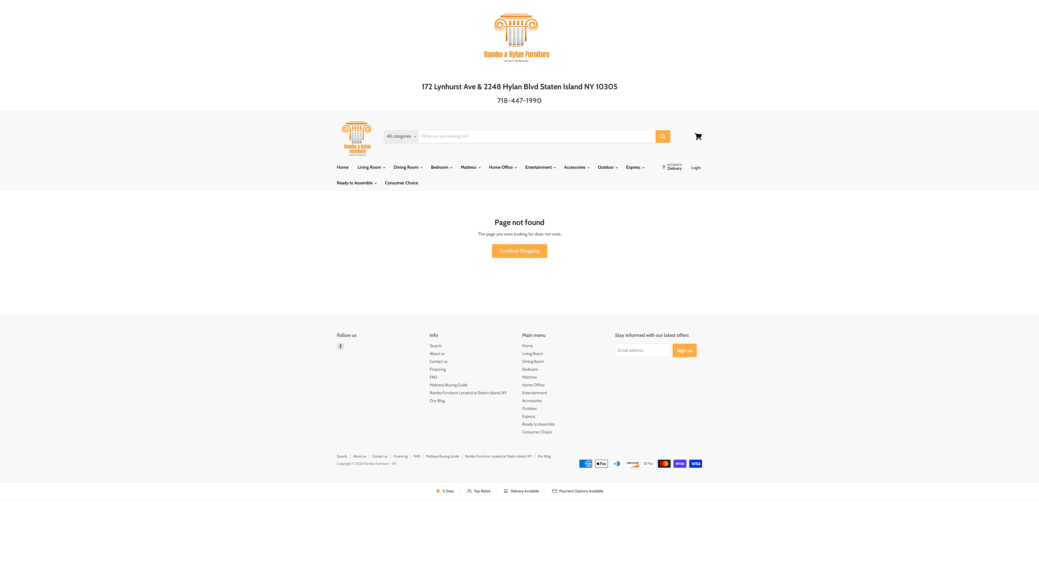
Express (634, 167)
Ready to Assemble (355, 182)
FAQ (433, 377)
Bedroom (440, 167)
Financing (438, 369)
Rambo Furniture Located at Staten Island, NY (468, 392)
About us (437, 353)
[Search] (663, 136)
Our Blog (437, 400)
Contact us (439, 361)
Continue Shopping (520, 251)
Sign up (684, 350)
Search (436, 345)
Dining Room (407, 167)
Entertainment (539, 167)
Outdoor (606, 167)
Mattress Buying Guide (449, 385)
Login (696, 167)
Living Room (370, 167)
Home (342, 167)
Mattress (469, 167)
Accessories (575, 167)
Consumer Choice (401, 182)
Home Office (501, 167)
